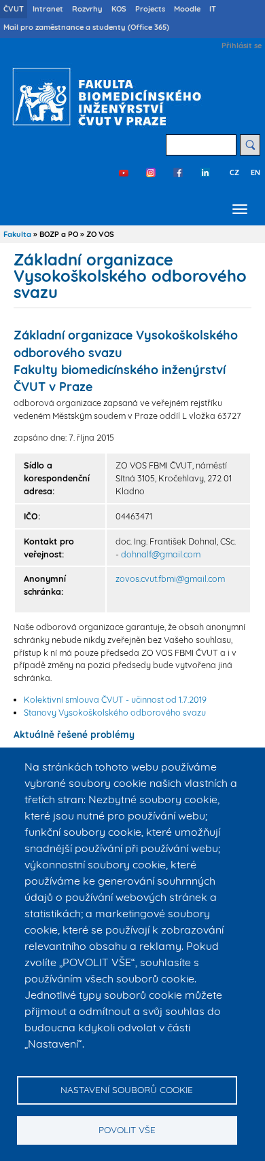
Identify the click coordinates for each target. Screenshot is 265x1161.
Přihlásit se (242, 45)
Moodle (187, 9)
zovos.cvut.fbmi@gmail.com (170, 578)
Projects (150, 9)
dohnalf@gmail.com (160, 554)
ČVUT (13, 9)
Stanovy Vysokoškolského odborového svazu (115, 712)
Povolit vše (127, 1129)
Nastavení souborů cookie (126, 1089)
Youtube (123, 172)
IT (212, 9)
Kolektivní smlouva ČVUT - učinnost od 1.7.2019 (115, 699)
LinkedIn (205, 172)
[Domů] (103, 96)
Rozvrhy (87, 9)
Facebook (178, 172)
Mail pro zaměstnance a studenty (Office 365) (86, 27)
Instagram (150, 172)
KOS (118, 9)
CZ (234, 172)
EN (255, 172)
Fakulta (17, 234)
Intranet (48, 9)
